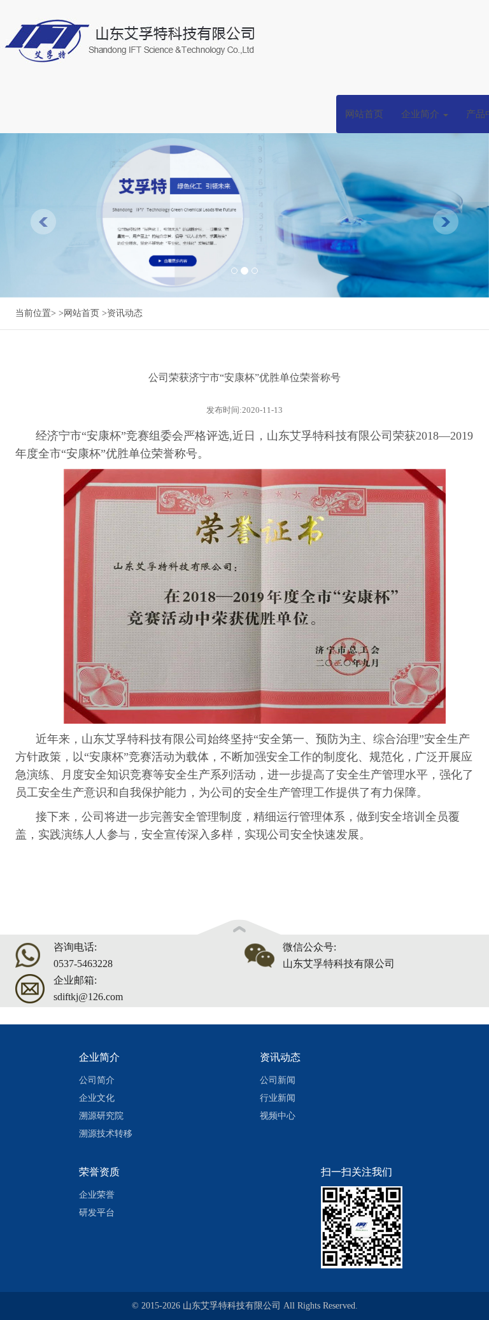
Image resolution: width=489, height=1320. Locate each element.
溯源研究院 (101, 1116)
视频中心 (277, 1116)
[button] (36, 215)
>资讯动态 (122, 313)
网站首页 (364, 114)
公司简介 (97, 1080)
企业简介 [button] (421, 114)
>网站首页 (79, 313)
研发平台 (97, 1212)
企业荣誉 (97, 1195)
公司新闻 (277, 1080)
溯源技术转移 (105, 1133)
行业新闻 (277, 1098)
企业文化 (97, 1098)
